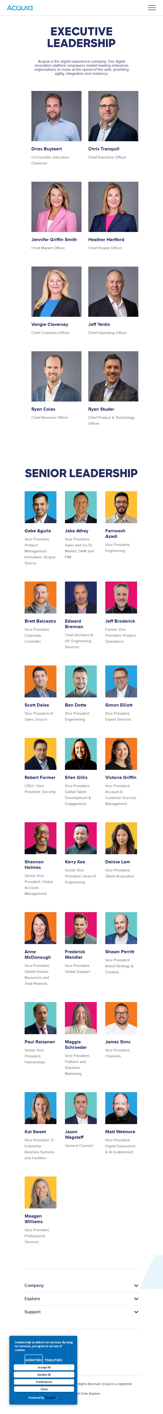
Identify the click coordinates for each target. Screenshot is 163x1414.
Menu (152, 7)
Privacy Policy (53, 1360)
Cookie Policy (33, 1360)
